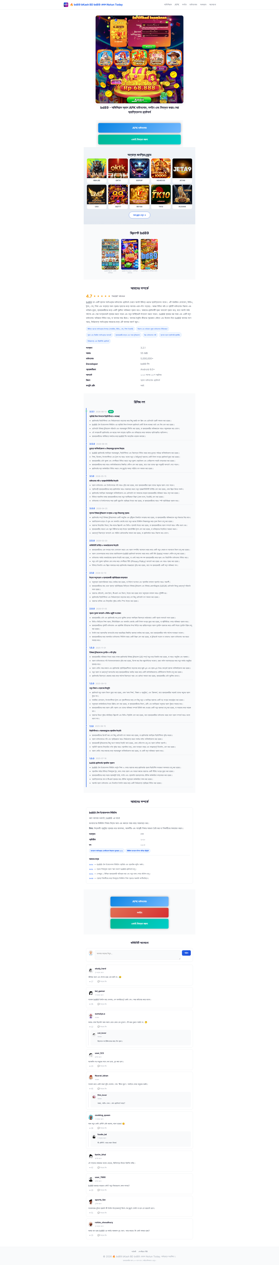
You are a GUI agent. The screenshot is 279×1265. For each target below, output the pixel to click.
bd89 (89, 302)
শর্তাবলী (134, 1251)
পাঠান (186, 953)
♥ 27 (91, 981)
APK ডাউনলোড (139, 127)
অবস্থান (203, 4)
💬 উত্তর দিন (102, 981)
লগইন (184, 4)
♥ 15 (91, 1235)
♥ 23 (91, 1066)
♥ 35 (91, 1004)
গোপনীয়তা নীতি (143, 1251)
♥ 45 (91, 1089)
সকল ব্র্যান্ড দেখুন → (139, 215)
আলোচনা (212, 4)
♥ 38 (91, 1128)
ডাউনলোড (193, 4)
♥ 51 (91, 1213)
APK (177, 4)
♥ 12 (91, 1027)
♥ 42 (91, 1167)
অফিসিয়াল (168, 4)
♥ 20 (91, 1190)
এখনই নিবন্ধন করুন (139, 139)
